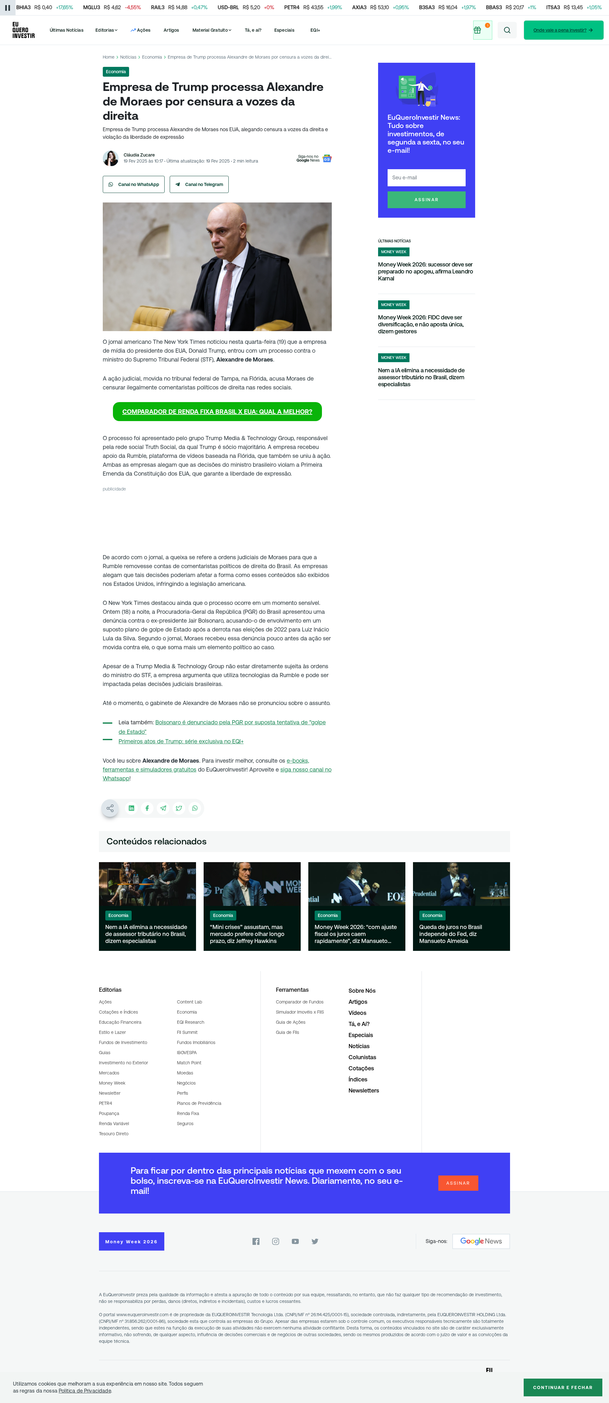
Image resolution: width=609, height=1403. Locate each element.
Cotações (361, 1068)
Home (109, 57)
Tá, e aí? (253, 30)
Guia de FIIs (287, 1032)
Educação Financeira (120, 1022)
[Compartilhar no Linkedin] (131, 808)
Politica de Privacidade (85, 1391)
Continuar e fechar (563, 1387)
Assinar (427, 199)
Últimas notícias (394, 241)
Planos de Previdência (199, 1103)
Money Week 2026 (131, 1241)
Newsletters (364, 1090)
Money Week (112, 1083)
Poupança (109, 1113)
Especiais (284, 30)
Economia (152, 57)
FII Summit (187, 1032)
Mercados (109, 1072)
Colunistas (362, 1057)
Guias (104, 1052)
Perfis (182, 1093)
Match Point (189, 1062)
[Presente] (481, 30)
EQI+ (315, 30)
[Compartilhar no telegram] (163, 808)
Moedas (185, 1072)
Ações (105, 1001)
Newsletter (110, 1093)
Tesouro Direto (113, 1133)
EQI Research (190, 1022)
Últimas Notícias (66, 30)
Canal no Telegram (204, 184)
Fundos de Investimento (123, 1042)
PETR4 (105, 1103)
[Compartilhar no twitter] (179, 808)
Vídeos (357, 1012)
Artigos (171, 30)
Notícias (128, 57)
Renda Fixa (188, 1113)
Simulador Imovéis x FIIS (300, 1012)
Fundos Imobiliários (196, 1042)
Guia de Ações (290, 1022)
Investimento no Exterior (123, 1062)
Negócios (186, 1083)
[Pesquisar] (507, 30)
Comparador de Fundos (300, 1001)
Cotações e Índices (118, 1012)
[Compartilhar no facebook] (147, 808)
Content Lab (189, 1001)
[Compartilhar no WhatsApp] (194, 808)
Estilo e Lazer (112, 1032)
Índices (358, 1079)
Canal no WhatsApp (138, 184)
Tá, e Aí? (359, 1024)
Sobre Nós (362, 990)
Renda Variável (114, 1123)
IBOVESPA (187, 1052)
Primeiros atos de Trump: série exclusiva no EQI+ (181, 741)
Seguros (185, 1123)
